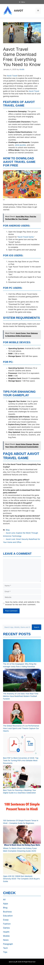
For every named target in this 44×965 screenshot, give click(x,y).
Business (7, 911)
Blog (7, 530)
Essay (6, 920)
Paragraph (8, 944)
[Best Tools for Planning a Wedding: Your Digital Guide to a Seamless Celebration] (22, 777)
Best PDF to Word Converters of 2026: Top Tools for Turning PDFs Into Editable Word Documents (20, 760)
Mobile (6, 936)
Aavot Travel (12, 76)
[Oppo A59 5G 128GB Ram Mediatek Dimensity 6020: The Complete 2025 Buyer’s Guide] (22, 864)
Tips (5, 952)
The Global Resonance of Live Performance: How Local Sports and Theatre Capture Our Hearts (21, 728)
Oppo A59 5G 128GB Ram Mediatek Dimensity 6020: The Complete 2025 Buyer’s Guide (21, 878)
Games (6, 928)
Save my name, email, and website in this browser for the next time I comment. (22, 603)
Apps (5, 903)
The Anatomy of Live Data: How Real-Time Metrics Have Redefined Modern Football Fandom (20, 696)
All (4, 899)
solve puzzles (20, 145)
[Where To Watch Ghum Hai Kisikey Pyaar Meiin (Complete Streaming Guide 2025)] (22, 836)
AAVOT (18, 10)
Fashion (7, 924)
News (5, 940)
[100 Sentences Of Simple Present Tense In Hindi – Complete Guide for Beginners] (22, 807)
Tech (5, 948)
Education (8, 915)
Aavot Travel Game (25, 237)
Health (6, 932)
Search (36, 627)
